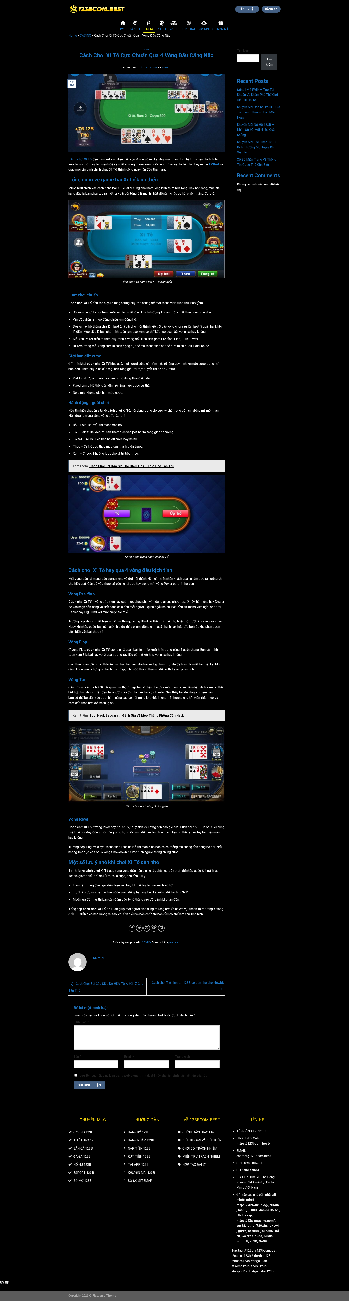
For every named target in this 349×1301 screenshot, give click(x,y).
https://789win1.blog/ (252, 1205)
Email (129, 1057)
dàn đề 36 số (268, 1210)
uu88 (253, 1210)
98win (274, 1205)
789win (261, 1226)
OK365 (257, 1236)
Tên (77, 1057)
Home (72, 35)
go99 (242, 1231)
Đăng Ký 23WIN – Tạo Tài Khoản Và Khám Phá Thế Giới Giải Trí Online (257, 95)
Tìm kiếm (243, 50)
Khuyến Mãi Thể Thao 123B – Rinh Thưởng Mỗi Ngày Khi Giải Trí (258, 147)
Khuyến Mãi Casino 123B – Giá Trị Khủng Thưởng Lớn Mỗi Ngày (258, 112)
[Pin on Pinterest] (154, 928)
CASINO (85, 35)
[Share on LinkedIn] (161, 928)
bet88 (240, 1226)
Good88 (242, 1241)
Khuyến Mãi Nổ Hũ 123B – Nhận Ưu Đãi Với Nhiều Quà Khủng (256, 130)
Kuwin (268, 1236)
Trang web (182, 1057)
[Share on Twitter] (139, 928)
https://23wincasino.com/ (255, 1221)
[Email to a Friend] (146, 928)
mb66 (250, 1200)
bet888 (253, 1231)
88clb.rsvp (244, 1215)
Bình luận (81, 1022)
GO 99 (246, 1236)
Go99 (263, 1241)
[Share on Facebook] (132, 928)
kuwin (276, 1226)
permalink (174, 942)
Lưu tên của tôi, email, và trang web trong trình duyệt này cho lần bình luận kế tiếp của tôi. (143, 1075)
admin (166, 67)
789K (253, 1241)
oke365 (267, 1231)
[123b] (97, 9)
